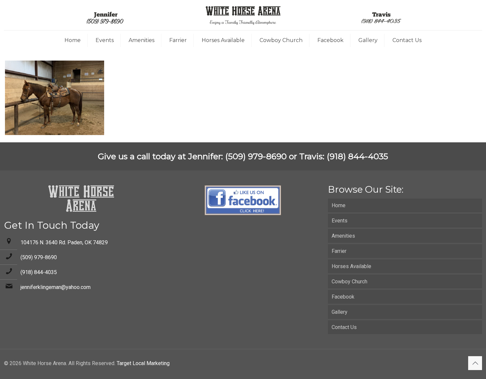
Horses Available (351, 266)
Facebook (343, 297)
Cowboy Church (349, 281)
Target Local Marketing (143, 363)
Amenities (343, 236)
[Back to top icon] (475, 363)
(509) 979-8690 (38, 257)
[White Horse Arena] (243, 15)
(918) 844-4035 (38, 272)
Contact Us (344, 327)
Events (339, 220)
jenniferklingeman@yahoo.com (55, 287)
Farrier (339, 251)
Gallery (339, 312)
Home (338, 205)
